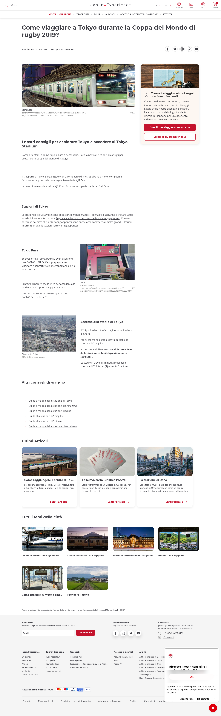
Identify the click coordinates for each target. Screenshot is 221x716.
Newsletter (26, 660)
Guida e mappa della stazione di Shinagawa (53, 405)
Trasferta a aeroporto (79, 667)
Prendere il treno (78, 595)
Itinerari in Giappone (171, 555)
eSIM (116, 660)
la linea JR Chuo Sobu (60, 186)
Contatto (27, 701)
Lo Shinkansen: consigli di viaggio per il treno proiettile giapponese (42, 555)
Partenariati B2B (29, 667)
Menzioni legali (46, 701)
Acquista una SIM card (123, 657)
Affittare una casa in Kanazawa (152, 667)
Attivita (167, 14)
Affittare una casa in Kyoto (150, 664)
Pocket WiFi (118, 664)
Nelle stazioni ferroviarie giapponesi (57, 225)
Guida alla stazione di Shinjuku (46, 416)
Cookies (133, 701)
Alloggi (110, 14)
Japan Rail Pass (76, 657)
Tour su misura (52, 667)
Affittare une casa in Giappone (152, 657)
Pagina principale (29, 610)
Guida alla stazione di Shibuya (45, 421)
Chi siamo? (26, 657)
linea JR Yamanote (35, 186)
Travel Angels (145, 674)
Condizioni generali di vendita (75, 701)
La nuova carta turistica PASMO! (104, 480)
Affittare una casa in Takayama (152, 671)
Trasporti (83, 14)
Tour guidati (51, 660)
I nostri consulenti (53, 671)
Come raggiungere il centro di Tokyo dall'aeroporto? (49, 480)
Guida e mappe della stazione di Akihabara (53, 426)
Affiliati (25, 664)
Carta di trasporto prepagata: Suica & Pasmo (88, 664)
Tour (97, 14)
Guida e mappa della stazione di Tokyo (50, 400)
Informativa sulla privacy (110, 701)
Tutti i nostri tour (53, 657)
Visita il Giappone (60, 14)
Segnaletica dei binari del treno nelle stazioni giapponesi (88, 218)
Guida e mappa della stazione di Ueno (50, 411)
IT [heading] (157, 5)
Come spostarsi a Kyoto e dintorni (42, 595)
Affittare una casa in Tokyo (150, 660)
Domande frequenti (30, 674)
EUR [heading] (167, 5)
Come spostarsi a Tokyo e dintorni (52, 610)
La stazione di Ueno (153, 480)
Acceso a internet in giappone (139, 14)
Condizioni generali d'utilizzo (158, 701)
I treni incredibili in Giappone (85, 555)
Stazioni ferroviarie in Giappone (133, 555)
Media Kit (26, 671)
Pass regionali (76, 660)
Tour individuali (52, 664)
